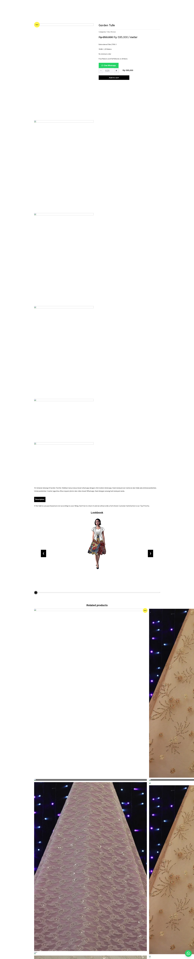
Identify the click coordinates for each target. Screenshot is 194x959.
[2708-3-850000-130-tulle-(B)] (64, 257)
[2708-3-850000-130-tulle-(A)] (64, 68)
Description (39, 499)
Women (113, 32)
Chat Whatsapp (110, 65)
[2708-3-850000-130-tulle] (64, 419)
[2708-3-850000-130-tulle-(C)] (64, 165)
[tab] (39, 499)
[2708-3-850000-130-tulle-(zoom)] (64, 462)
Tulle (108, 32)
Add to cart (114, 77)
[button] (188, 953)
